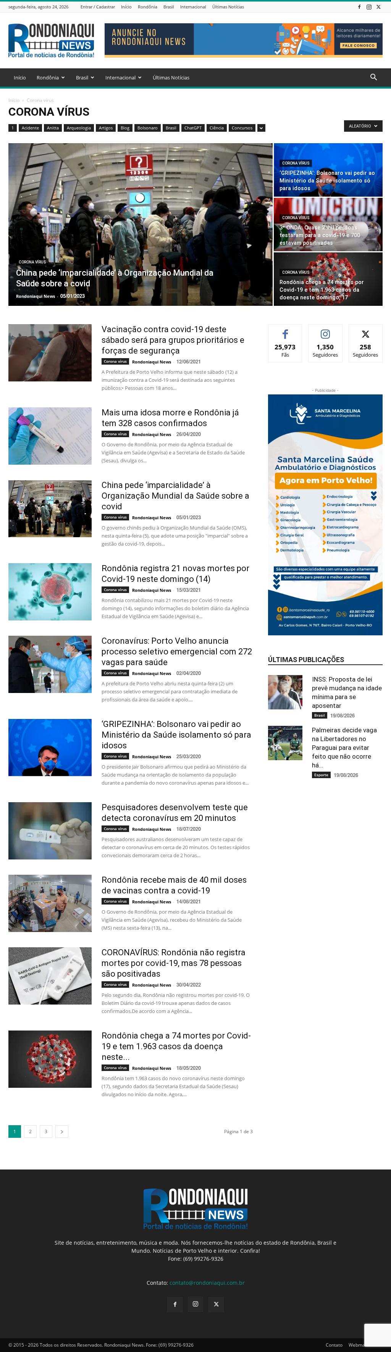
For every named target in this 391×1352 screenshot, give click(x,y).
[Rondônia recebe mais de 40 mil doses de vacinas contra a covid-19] (50, 903)
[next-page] (61, 1131)
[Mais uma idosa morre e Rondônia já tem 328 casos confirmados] (50, 436)
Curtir (285, 330)
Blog (125, 128)
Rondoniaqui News (35, 296)
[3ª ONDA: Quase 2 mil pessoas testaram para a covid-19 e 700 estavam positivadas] (328, 225)
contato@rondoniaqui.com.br (207, 1282)
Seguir (325, 330)
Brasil (168, 7)
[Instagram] (369, 7)
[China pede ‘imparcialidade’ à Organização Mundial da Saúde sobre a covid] (140, 230)
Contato (334, 1345)
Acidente (30, 128)
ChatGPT (193, 128)
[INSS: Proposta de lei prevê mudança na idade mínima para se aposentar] (287, 692)
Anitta (53, 128)
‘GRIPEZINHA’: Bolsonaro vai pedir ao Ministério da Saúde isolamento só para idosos (176, 734)
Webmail (358, 1345)
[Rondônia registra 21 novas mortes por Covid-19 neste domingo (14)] (50, 591)
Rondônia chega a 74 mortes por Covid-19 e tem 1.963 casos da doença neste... (176, 1046)
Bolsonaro (147, 128)
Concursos (242, 128)
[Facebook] (359, 7)
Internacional (193, 7)
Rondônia (147, 7)
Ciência (217, 128)
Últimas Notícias (228, 7)
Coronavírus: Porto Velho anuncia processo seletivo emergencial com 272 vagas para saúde (177, 651)
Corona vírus (32, 262)
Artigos (106, 128)
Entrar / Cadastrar (98, 7)
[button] (373, 78)
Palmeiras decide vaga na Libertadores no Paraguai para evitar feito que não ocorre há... (344, 747)
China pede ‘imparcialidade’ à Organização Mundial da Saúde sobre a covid (175, 495)
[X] (378, 7)
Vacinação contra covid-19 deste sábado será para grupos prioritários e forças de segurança (173, 340)
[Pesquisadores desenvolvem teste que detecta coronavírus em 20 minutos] (50, 830)
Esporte (321, 774)
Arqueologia (79, 128)
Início (126, 7)
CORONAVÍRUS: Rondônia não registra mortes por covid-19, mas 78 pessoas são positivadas (174, 963)
